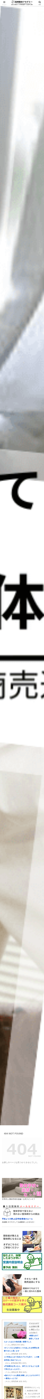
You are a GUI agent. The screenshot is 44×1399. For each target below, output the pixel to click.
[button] (39, 727)
